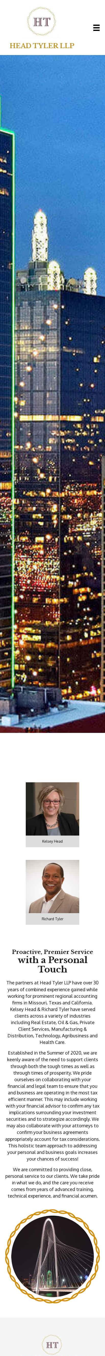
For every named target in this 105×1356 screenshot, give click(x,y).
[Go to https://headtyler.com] (42, 27)
